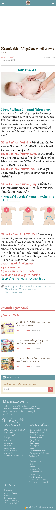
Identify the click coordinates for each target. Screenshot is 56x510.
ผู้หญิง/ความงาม (35, 461)
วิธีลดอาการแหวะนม (27, 289)
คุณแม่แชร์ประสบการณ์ (38, 450)
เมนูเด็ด (32, 466)
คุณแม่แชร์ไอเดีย (35, 472)
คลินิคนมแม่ (8, 445)
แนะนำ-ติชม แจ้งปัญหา (12, 500)
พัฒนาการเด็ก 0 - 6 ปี (38, 430)
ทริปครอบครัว (34, 469)
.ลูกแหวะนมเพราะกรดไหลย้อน (19, 271)
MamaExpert (28, 3)
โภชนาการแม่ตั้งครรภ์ (11, 435)
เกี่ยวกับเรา (9, 485)
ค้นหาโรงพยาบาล (10, 450)
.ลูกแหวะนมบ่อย (11, 267)
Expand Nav (3, 3)
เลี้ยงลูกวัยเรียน (34, 440)
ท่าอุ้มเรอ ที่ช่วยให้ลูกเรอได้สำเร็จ (21, 275)
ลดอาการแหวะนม (43, 286)
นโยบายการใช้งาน (10, 493)
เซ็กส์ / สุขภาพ (34, 464)
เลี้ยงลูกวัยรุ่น (34, 443)
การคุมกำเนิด (8, 453)
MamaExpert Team (23, 331)
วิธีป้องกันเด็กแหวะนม (14, 292)
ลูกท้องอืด (30, 286)
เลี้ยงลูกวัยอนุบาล (35, 438)
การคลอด (7, 440)
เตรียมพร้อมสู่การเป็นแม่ (14, 308)
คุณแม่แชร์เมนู (34, 474)
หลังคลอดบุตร (9, 443)
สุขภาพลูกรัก (34, 445)
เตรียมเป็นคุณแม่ (12, 425)
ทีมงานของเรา (9, 490)
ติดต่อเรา (7, 495)
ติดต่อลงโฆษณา (10, 498)
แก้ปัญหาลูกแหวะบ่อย (14, 286)
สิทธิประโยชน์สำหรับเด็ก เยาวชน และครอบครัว (38, 478)
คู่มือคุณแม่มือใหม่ (11, 315)
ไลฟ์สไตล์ (33, 457)
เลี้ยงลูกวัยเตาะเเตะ (36, 435)
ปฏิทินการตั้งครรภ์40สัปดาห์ (14, 430)
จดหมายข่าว (12, 377)
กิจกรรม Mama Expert (38, 482)
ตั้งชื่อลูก (7, 438)
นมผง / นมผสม (9, 448)
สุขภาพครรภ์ (8, 432)
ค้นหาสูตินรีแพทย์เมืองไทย (13, 456)
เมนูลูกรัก (32, 448)
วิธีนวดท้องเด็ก (11, 289)
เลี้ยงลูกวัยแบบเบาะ (36, 432)
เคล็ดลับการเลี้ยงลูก (39, 425)
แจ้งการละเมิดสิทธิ (10, 503)
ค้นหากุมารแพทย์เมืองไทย (39, 453)
